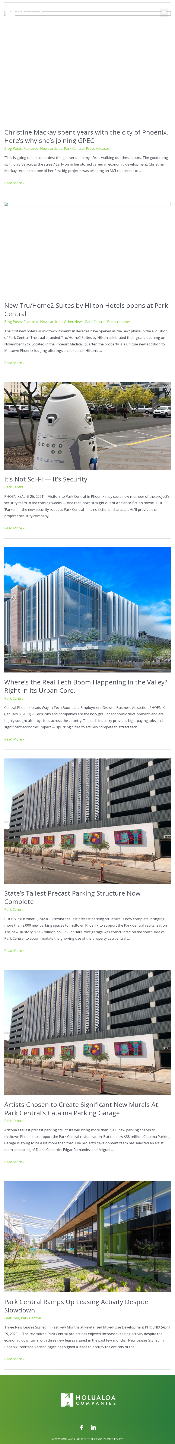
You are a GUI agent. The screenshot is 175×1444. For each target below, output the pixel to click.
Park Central (74, 148)
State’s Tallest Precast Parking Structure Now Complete (72, 897)
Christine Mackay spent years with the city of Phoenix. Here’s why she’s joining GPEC (86, 136)
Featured (30, 148)
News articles (51, 148)
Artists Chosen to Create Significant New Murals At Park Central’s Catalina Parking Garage (81, 1108)
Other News (73, 321)
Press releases (97, 148)
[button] (164, 13)
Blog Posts (13, 148)
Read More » (14, 182)
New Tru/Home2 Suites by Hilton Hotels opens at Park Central (86, 309)
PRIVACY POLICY (113, 1439)
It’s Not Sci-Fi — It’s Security (45, 479)
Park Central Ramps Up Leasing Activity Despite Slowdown (76, 1305)
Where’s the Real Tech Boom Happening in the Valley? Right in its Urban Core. (85, 686)
